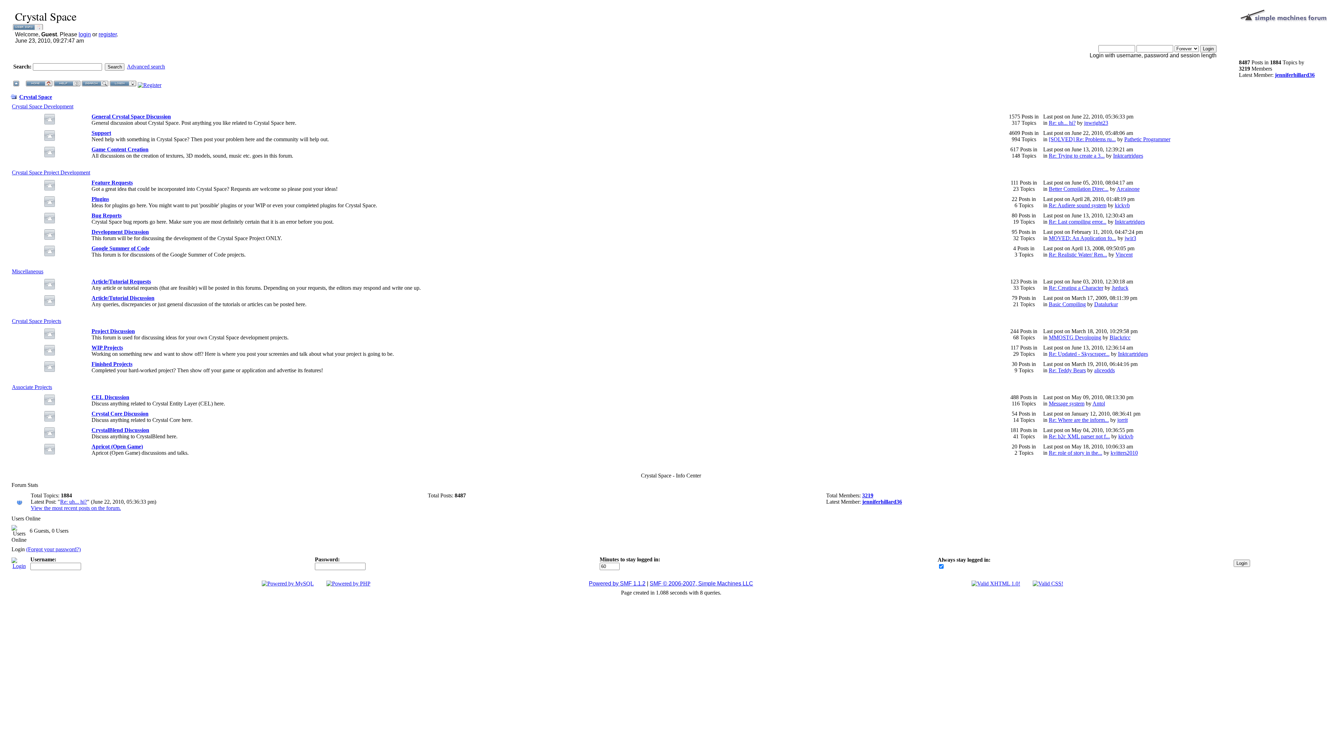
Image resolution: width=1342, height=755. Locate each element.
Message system (1066, 404)
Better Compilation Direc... (1079, 189)
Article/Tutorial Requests (121, 282)
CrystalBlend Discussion (120, 430)
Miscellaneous (27, 271)
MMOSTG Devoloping (1075, 337)
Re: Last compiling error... (1077, 222)
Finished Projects (112, 364)
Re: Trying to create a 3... (1077, 156)
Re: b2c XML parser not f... (1079, 436)
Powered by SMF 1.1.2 (617, 584)
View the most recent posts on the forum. (76, 508)
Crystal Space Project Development (51, 172)
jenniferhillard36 (1295, 75)
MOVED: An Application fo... (1082, 238)
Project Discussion (113, 331)
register (108, 34)
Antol (1098, 404)
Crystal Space (35, 97)
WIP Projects (107, 348)
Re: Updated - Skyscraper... (1079, 354)
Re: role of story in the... (1075, 453)
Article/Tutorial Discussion (123, 298)
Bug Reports (107, 215)
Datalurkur (1106, 304)
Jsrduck (1120, 288)
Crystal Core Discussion (120, 414)
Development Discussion (120, 232)
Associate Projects (32, 387)
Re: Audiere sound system (1077, 205)
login (85, 34)
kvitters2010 (1124, 453)
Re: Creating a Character (1076, 288)
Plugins (100, 199)
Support (101, 133)
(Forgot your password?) (53, 549)
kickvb (1122, 205)
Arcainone (1128, 189)
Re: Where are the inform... (1079, 420)
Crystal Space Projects (36, 321)
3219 (867, 495)
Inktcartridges (1128, 156)
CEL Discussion (110, 397)
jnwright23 (1096, 123)
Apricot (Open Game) (117, 447)
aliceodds (1104, 370)
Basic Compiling (1067, 304)
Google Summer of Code (121, 248)
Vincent (1124, 255)
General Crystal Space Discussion (131, 117)
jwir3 (1130, 238)
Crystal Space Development (42, 106)
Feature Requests (112, 183)
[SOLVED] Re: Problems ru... (1082, 139)
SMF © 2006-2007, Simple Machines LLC (701, 584)
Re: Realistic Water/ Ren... (1078, 255)
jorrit (1122, 420)
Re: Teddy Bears (1067, 370)
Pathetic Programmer (1147, 139)
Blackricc (1120, 337)
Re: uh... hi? (1062, 123)
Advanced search (146, 67)
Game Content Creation (120, 149)
